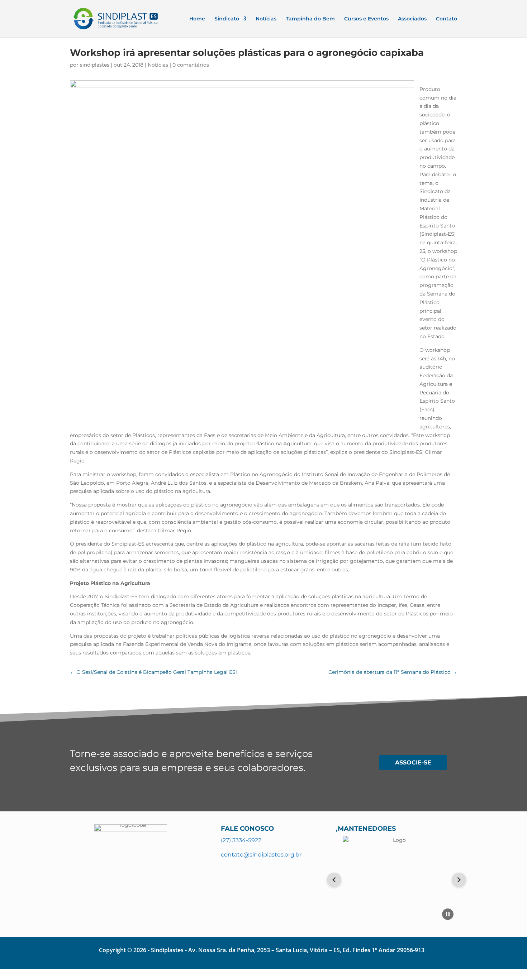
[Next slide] (459, 880)
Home (197, 19)
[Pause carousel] (448, 914)
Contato (446, 19)
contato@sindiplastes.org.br (261, 854)
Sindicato (226, 19)
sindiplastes (94, 65)
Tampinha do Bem (310, 19)
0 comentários (190, 65)
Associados (412, 19)
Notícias (266, 19)
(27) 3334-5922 (241, 840)
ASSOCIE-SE (413, 762)
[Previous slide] (334, 880)
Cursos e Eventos (366, 19)
